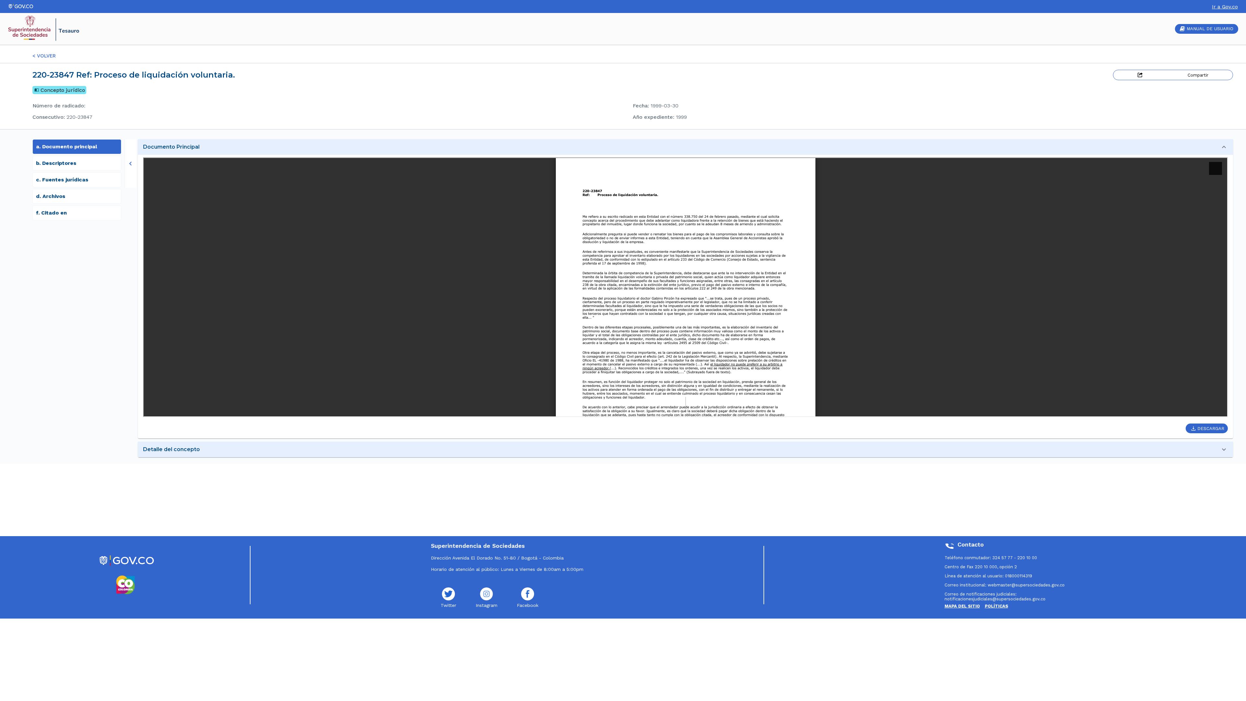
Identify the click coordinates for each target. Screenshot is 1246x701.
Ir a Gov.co (1225, 7)
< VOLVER (44, 56)
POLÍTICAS (996, 606)
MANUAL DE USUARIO (1210, 28)
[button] (685, 147)
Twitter (448, 605)
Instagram (486, 605)
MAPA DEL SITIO (962, 606)
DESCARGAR (1210, 428)
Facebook (527, 605)
